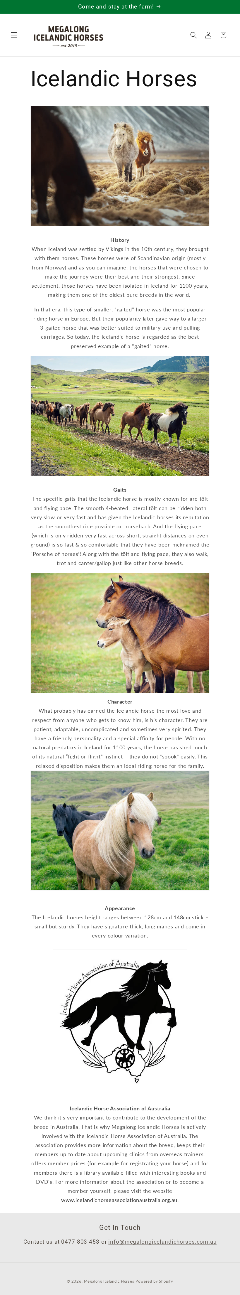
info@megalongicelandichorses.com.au (162, 1242)
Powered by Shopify (154, 1281)
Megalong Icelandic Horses (109, 1281)
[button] (14, 35)
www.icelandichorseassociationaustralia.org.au (119, 1200)
